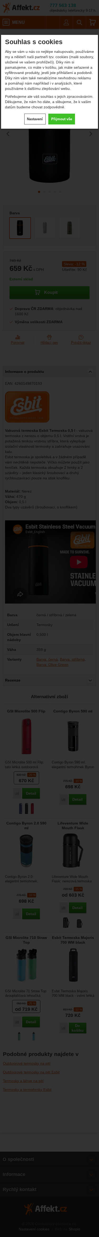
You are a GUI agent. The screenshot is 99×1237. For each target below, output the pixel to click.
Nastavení (35, 119)
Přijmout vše (61, 119)
